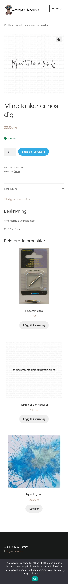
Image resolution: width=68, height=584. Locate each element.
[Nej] (63, 571)
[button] (59, 39)
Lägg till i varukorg (33, 151)
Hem (10, 25)
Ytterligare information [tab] (17, 199)
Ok (34, 578)
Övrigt (18, 25)
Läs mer (34, 508)
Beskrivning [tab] (11, 188)
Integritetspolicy (13, 551)
